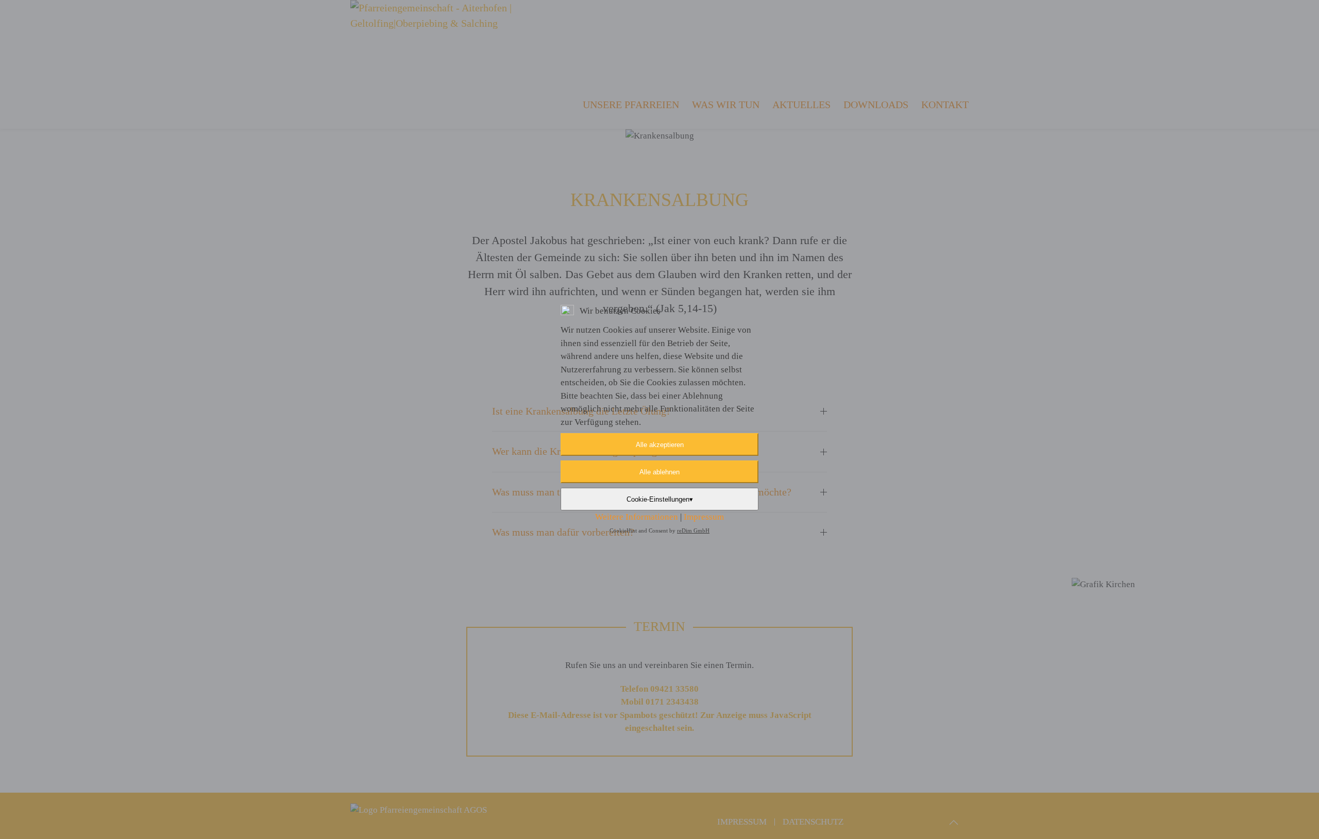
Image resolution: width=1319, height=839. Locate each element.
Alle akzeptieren (660, 445)
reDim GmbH (693, 530)
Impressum (704, 517)
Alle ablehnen (659, 472)
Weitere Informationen (636, 517)
